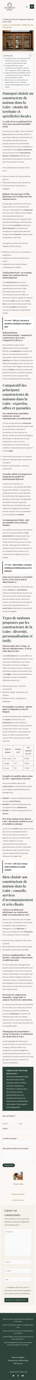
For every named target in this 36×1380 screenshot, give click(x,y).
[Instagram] (18, 1376)
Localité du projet (10, 1138)
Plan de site (18, 1363)
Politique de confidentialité (18, 1360)
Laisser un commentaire (11, 25)
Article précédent (18, 1194)
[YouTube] (23, 1376)
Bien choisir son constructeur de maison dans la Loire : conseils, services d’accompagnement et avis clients (17, 83)
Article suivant (18, 1200)
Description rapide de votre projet (15, 1148)
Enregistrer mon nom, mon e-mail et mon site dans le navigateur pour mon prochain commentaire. (17, 1290)
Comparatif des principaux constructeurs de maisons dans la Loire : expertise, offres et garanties (17, 68)
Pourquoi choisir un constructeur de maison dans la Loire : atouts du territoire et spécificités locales (17, 60)
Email (5, 1128)
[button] (27, 6)
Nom (20, 1124)
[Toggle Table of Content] (29, 55)
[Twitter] (13, 1376)
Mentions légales (18, 1357)
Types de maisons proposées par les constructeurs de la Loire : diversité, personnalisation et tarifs (18, 75)
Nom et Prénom (9, 1116)
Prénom (5, 1124)
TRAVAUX (25, 25)
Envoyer (8, 1165)
